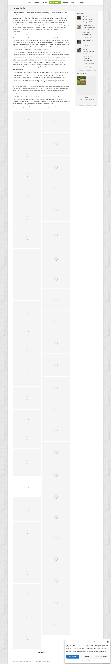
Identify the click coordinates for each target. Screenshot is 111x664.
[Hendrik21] (56, 537)
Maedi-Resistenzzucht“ (21, 35)
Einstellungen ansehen (101, 656)
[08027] (27, 312)
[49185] (56, 321)
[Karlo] (27, 509)
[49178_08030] (27, 330)
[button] (107, 642)
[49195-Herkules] (56, 452)
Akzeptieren (72, 656)
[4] (56, 209)
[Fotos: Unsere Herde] (27, 552)
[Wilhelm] (56, 517)
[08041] (27, 289)
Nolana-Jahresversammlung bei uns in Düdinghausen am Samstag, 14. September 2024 (88, 54)
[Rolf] (56, 388)
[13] (27, 175)
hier (64, 77)
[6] (56, 167)
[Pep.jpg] (27, 486)
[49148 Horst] (56, 430)
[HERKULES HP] (27, 438)
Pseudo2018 (17, 94)
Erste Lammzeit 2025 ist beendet (88, 42)
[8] (27, 218)
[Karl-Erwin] (27, 373)
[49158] (27, 349)
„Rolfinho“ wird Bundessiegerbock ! (88, 18)
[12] (27, 196)
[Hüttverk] (56, 497)
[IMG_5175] (27, 135)
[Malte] (56, 365)
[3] (56, 259)
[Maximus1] (56, 475)
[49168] (56, 342)
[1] (27, 398)
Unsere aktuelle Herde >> (86, 99)
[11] (56, 188)
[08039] (56, 300)
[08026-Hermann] (27, 462)
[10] (27, 263)
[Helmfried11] (27, 532)
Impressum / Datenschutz (87, 660)
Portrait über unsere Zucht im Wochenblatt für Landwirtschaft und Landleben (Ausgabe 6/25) (88, 30)
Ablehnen (86, 656)
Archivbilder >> (42, 652)
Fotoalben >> (86, 102)
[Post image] (79, 18)
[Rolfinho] (56, 121)
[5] (56, 144)
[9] (56, 235)
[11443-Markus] (27, 419)
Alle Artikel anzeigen (86, 67)
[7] (27, 155)
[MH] (27, 119)
